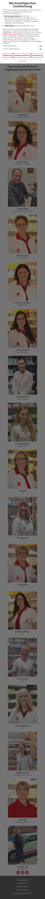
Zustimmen (37, 55)
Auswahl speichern (22, 55)
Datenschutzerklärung (12, 34)
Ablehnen (7, 55)
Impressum (22, 61)
